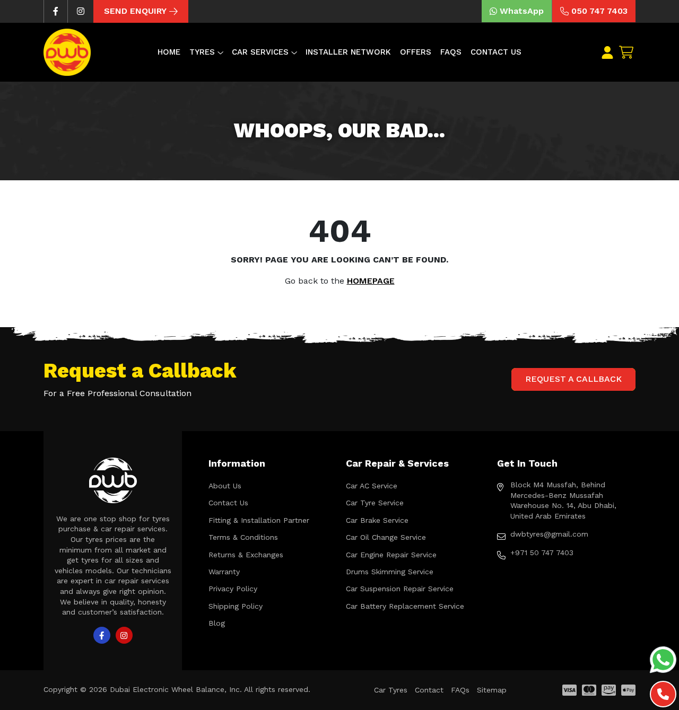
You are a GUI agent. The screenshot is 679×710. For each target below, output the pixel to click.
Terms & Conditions (243, 537)
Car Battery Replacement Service (405, 606)
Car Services (260, 52)
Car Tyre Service (375, 502)
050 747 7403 (599, 11)
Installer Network (348, 52)
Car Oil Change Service (386, 537)
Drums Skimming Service (389, 571)
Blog (216, 623)
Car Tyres (390, 690)
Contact (429, 690)
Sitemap (492, 690)
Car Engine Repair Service (391, 554)
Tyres (202, 52)
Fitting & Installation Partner (258, 520)
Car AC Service (371, 485)
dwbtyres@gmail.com (549, 534)
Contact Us (496, 52)
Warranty (224, 571)
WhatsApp (522, 11)
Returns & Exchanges (245, 554)
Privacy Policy (232, 588)
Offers (415, 52)
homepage (371, 281)
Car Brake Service (377, 520)
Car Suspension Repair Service (400, 588)
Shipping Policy (235, 606)
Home (169, 52)
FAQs (451, 52)
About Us (224, 485)
